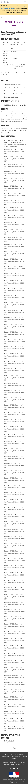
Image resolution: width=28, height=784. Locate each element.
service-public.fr (13, 762)
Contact (14, 759)
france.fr (12, 765)
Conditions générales (15, 756)
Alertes (6, 754)
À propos (24, 756)
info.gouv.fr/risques (20, 765)
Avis (11, 754)
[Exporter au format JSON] (4, 17)
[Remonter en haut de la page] (14, 748)
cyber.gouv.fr (5, 762)
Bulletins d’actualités (18, 754)
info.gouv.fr (6, 765)
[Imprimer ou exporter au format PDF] (1, 17)
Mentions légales (5, 756)
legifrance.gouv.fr (21, 762)
